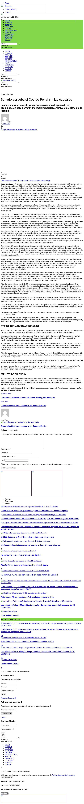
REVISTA (8, 32)
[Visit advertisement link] (38, 22)
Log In (3, 717)
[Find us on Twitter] (1, 768)
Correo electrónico (8, 457)
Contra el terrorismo (10, 615)
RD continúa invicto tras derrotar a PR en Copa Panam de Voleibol (29, 575)
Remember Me (8, 691)
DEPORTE (8, 28)
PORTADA (8, 23)
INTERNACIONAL (11, 30)
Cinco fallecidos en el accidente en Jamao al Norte (23, 426)
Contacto (8, 40)
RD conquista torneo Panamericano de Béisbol (21, 555)
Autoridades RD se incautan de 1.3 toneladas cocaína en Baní (27, 597)
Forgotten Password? (8, 698)
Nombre (4, 453)
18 (2, 636)
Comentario (5, 449)
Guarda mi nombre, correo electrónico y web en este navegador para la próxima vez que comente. (38, 464)
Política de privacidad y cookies (63, 775)
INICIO (7, 21)
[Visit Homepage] (23, 12)
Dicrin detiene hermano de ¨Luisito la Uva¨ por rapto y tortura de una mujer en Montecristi (40, 519)
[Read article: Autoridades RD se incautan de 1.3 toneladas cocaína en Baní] (42, 638)
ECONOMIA (9, 26)
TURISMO (8, 38)
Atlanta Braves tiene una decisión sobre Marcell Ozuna (24, 565)
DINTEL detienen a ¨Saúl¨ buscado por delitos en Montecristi (27, 537)
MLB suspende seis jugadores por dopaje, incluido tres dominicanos (30, 545)
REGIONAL (9, 24)
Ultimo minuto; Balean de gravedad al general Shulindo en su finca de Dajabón (34, 511)
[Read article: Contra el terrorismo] (42, 660)
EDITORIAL (9, 36)
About (7, 3)
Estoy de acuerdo (7, 777)
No (7, 793)
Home (3, 94)
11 (2, 658)
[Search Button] (18, 737)
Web (2, 460)
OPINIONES (9, 34)
